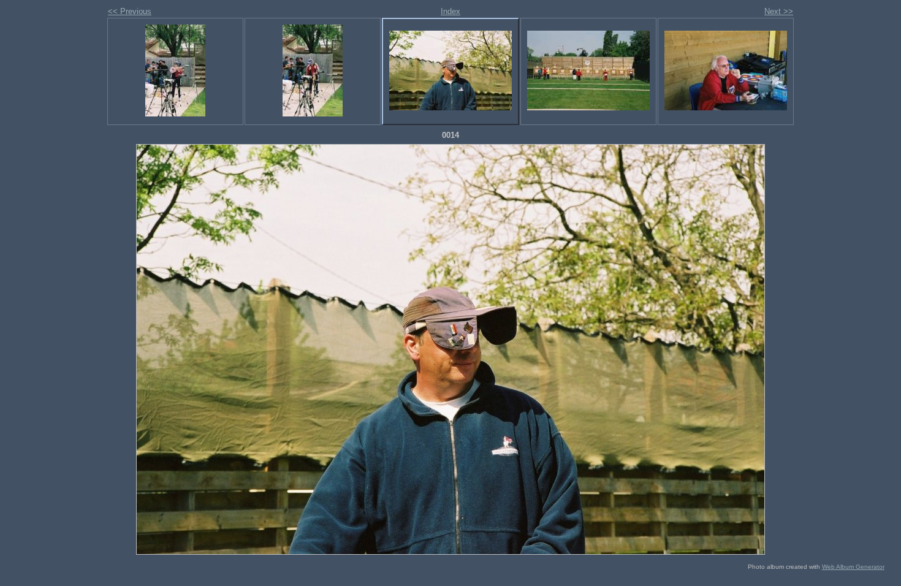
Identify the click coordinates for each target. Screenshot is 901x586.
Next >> (778, 11)
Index (450, 11)
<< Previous (129, 11)
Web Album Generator (853, 566)
